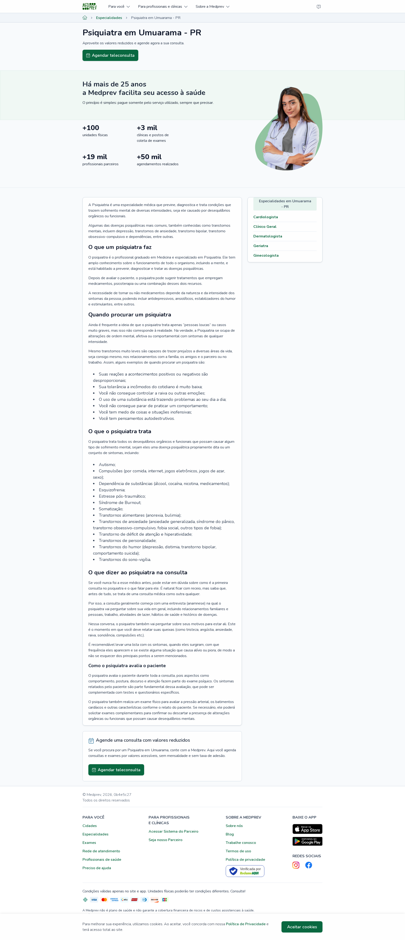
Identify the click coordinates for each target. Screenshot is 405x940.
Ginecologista (266, 255)
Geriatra (260, 245)
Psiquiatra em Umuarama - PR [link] (155, 17)
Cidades (89, 825)
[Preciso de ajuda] (318, 6)
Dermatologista (267, 236)
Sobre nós (234, 825)
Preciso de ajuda (96, 868)
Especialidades (109, 17)
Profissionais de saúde (101, 859)
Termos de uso (238, 851)
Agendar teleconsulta (113, 55)
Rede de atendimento (101, 851)
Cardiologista (265, 217)
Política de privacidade (245, 859)
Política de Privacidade (246, 924)
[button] (119, 6)
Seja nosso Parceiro (165, 839)
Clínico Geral (265, 226)
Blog (230, 834)
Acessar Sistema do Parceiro (173, 831)
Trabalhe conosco (241, 842)
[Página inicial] (84, 17)
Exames (89, 842)
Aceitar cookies (302, 927)
